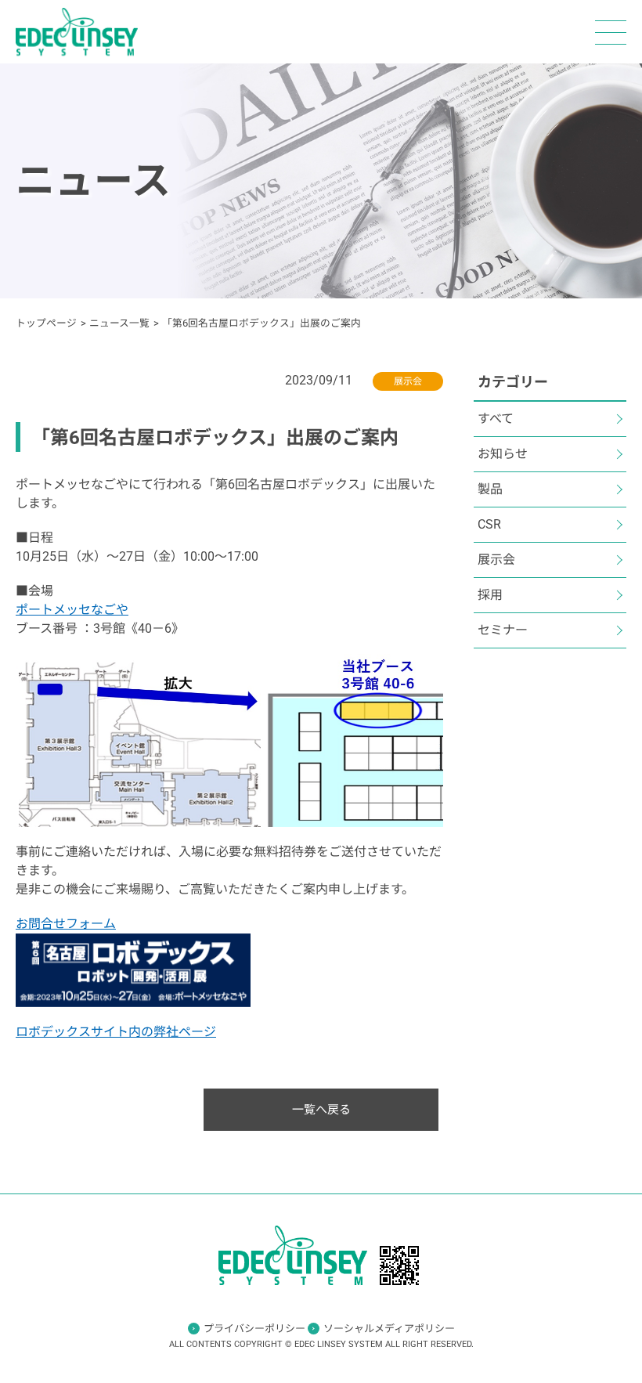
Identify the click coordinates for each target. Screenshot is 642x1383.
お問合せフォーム (66, 923)
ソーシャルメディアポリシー (389, 1328)
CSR (489, 524)
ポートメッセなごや (72, 609)
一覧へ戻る (321, 1110)
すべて (496, 418)
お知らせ (503, 453)
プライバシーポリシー (254, 1328)
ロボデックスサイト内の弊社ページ (116, 1031)
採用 (490, 594)
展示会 (496, 559)
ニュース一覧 (119, 323)
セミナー (503, 630)
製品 (490, 489)
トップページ (46, 323)
